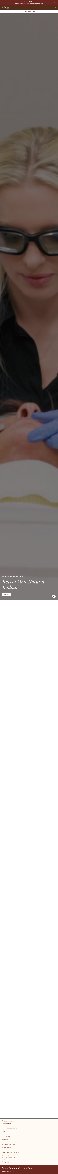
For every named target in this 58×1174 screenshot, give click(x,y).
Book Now (6, 594)
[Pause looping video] (54, 596)
